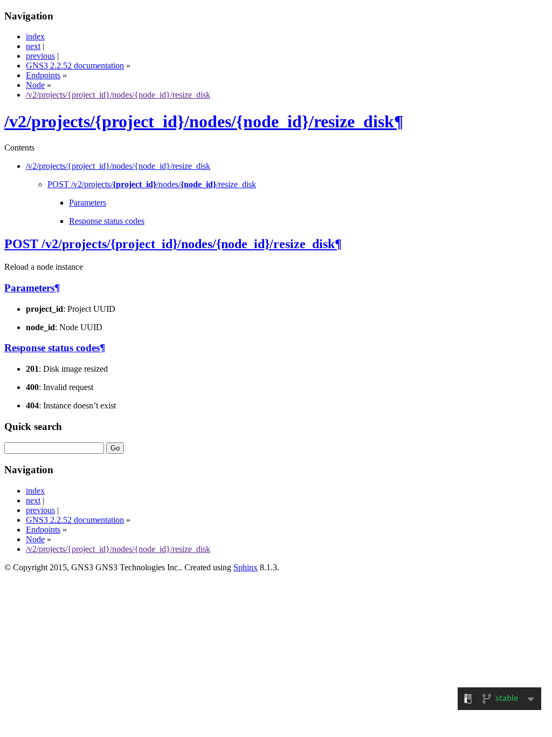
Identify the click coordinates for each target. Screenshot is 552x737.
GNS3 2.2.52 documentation (75, 65)
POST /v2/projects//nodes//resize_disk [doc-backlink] (169, 244)
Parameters (87, 202)
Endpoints (43, 75)
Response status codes (106, 221)
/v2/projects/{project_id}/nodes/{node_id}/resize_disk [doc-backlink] (199, 121)
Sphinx (245, 567)
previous (40, 55)
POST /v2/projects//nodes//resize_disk (151, 184)
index (35, 36)
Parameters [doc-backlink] (29, 288)
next (33, 46)
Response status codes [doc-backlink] (52, 347)
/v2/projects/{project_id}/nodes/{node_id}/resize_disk (118, 94)
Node (35, 85)
